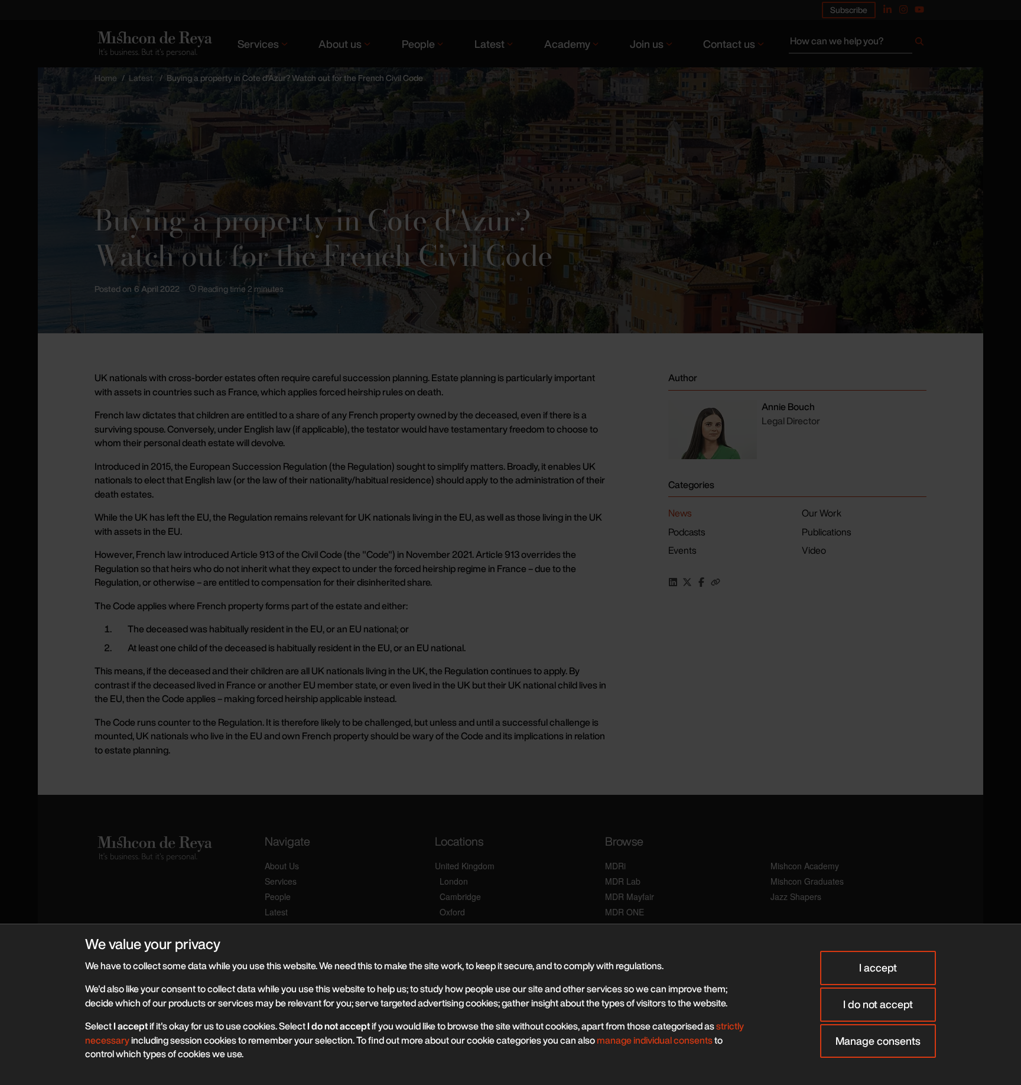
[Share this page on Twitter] (687, 582)
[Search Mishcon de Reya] (857, 43)
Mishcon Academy (804, 866)
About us (340, 43)
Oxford (452, 912)
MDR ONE (624, 912)
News (679, 513)
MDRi (615, 866)
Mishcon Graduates (807, 881)
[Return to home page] (154, 43)
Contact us (729, 43)
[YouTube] (919, 9)
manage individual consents (655, 1040)
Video (814, 550)
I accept (878, 967)
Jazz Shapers (795, 896)
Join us (647, 43)
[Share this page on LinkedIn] (673, 582)
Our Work (821, 513)
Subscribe (848, 10)
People (418, 43)
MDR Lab (622, 881)
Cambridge (460, 896)
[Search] (919, 44)
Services (258, 43)
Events (682, 550)
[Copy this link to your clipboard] (715, 582)
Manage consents (878, 1040)
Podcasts (686, 532)
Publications (826, 532)
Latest (489, 43)
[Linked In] (887, 9)
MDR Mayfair (629, 896)
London (454, 881)
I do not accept (878, 1004)
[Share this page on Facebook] (701, 582)
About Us (282, 866)
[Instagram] (903, 9)
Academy (567, 43)
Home (106, 78)
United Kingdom (465, 866)
